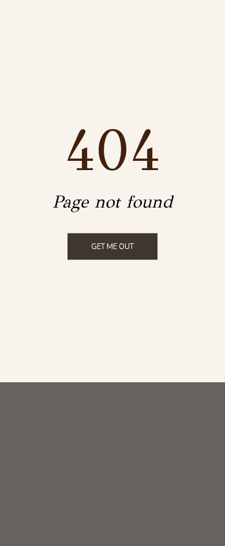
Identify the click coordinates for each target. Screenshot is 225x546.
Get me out (112, 247)
